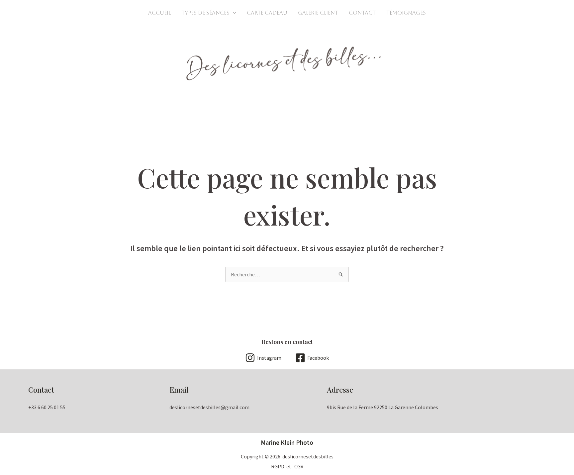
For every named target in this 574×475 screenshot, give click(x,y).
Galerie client (318, 13)
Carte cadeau (267, 13)
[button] (233, 13)
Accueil (159, 13)
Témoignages (406, 13)
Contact (362, 13)
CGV (298, 466)
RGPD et (282, 466)
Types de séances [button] (205, 13)
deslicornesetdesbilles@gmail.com (209, 407)
